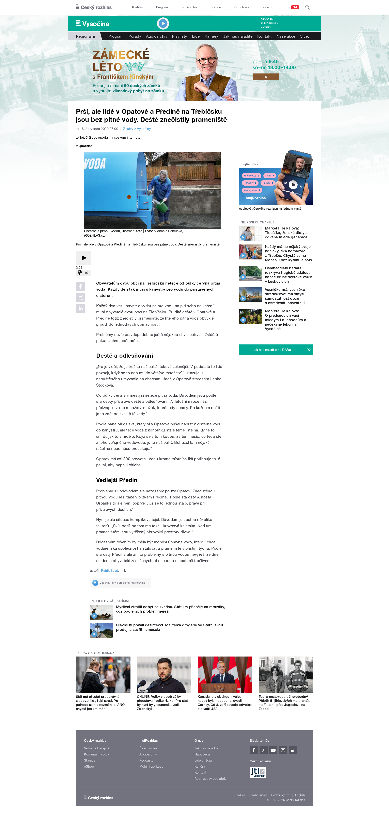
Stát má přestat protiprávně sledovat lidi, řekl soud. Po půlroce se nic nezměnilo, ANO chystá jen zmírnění (100, 703)
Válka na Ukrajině (96, 748)
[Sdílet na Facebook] (80, 286)
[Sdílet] (87, 273)
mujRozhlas (189, 7)
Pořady (134, 36)
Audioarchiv (269, 23)
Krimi (268, 175)
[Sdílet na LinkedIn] (80, 308)
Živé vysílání (250, 190)
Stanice (216, 7)
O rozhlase (241, 7)
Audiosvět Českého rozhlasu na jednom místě (270, 208)
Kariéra (199, 766)
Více (306, 36)
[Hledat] (307, 7)
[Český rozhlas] (94, 7)
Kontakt (264, 36)
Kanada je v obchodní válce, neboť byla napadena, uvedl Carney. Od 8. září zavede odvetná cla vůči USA (225, 703)
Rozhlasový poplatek (210, 779)
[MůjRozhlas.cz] (84, 146)
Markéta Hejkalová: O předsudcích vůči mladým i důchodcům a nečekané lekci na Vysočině (285, 320)
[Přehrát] (83, 258)
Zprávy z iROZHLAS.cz (96, 653)
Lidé (196, 36)
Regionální (85, 36)
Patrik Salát (109, 571)
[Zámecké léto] (194, 70)
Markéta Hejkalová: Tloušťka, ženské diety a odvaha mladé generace (286, 232)
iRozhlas (137, 7)
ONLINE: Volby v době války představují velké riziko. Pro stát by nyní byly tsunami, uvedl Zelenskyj (162, 703)
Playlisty (179, 36)
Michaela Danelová (168, 231)
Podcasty (146, 760)
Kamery (266, 27)
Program (162, 7)
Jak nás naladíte (238, 36)
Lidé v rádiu (203, 760)
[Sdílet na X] (80, 297)
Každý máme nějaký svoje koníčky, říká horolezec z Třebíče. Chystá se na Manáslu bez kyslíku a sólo (288, 253)
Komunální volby (96, 754)
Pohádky (248, 183)
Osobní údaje (258, 795)
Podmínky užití (281, 795)
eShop (89, 766)
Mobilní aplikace (151, 766)
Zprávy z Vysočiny (137, 129)
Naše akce (286, 36)
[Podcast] (79, 273)
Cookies (239, 795)
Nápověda (202, 754)
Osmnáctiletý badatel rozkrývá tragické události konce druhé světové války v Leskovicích (288, 275)
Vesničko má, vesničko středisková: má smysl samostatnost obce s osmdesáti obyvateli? (285, 296)
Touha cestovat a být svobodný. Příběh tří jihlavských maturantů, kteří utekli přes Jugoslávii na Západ (284, 703)
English (300, 795)
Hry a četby (250, 175)
